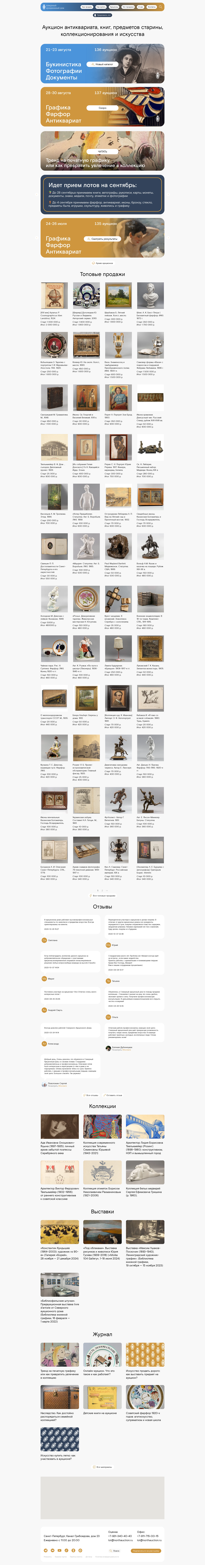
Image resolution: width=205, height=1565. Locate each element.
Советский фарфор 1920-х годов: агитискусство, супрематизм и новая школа (143, 1416)
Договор (89, 1557)
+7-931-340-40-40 (120, 1536)
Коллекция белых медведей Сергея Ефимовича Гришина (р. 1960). (144, 1192)
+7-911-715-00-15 (147, 1536)
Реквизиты (48, 1557)
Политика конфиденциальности (107, 1557)
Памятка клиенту (76, 1557)
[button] (146, 1551)
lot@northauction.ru (120, 1540)
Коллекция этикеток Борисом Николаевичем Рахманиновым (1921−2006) (102, 1192)
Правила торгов (61, 1557)
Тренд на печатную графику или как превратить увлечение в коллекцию (60, 1374)
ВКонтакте (126, 1050)
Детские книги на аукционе (100, 1413)
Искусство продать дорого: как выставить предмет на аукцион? (143, 1374)
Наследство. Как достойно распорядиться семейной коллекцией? (57, 1416)
